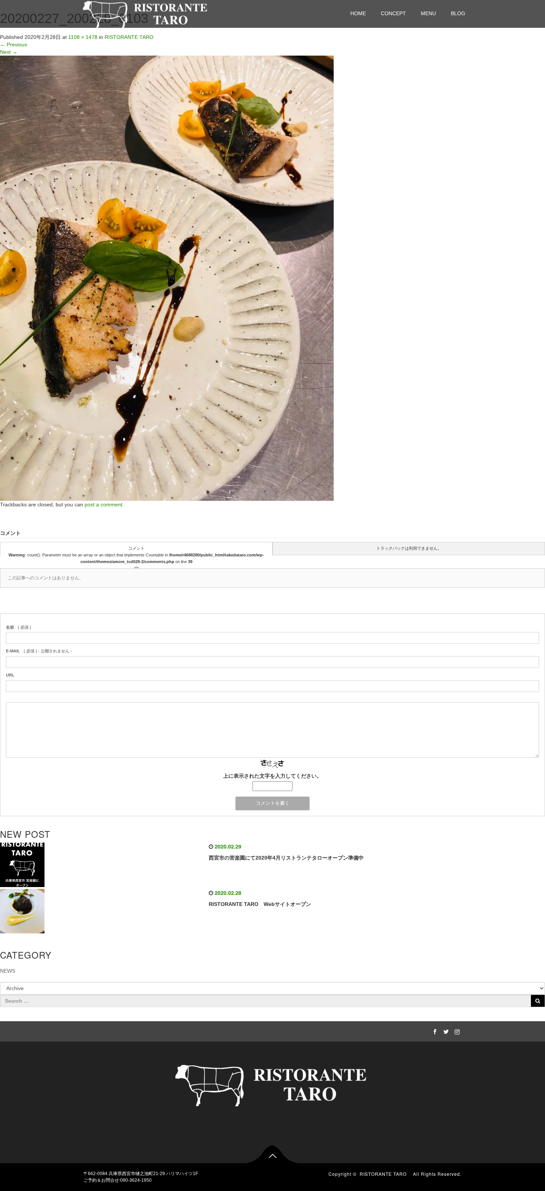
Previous (13, 44)
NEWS (7, 971)
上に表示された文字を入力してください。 (272, 776)
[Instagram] (456, 1030)
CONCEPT (393, 13)
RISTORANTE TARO (386, 1174)
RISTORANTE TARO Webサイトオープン (260, 904)
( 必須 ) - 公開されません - (39, 651)
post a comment (103, 504)
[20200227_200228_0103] (167, 278)
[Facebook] (433, 1030)
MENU (428, 13)
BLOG (458, 13)
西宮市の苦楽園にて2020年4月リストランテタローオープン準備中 (286, 858)
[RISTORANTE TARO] (146, 13)
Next (8, 52)
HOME (358, 13)
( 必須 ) (18, 627)
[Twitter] (444, 1030)
